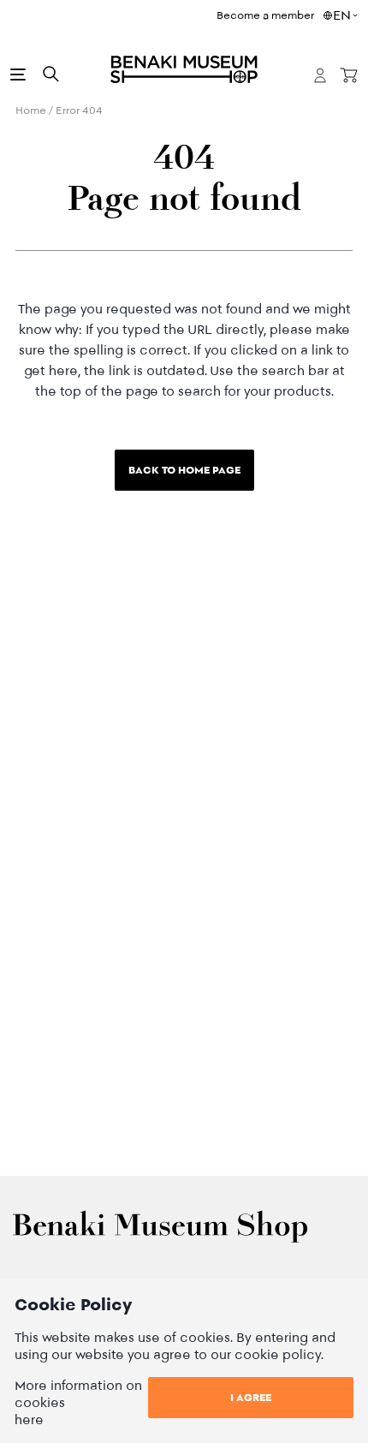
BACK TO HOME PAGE (184, 469)
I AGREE (250, 1397)
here (29, 1419)
